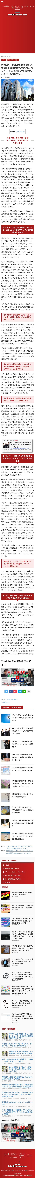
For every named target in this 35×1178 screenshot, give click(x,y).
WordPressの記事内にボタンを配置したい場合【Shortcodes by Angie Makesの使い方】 (22, 1003)
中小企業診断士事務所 (12, 868)
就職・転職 (10, 699)
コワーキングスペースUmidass (15, 872)
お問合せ (7, 882)
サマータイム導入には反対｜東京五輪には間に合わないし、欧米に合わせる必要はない (22, 836)
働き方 (15, 699)
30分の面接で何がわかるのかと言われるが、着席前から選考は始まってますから (22, 757)
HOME (7, 865)
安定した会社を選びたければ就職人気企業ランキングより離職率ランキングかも (22, 730)
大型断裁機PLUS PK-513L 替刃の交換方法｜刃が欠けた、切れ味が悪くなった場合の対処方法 (22, 948)
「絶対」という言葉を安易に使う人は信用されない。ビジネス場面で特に (22, 744)
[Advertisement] (17, 35)
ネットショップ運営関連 (13, 875)
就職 (4, 702)
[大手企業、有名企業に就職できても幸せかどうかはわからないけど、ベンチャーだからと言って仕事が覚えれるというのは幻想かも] (20, 691)
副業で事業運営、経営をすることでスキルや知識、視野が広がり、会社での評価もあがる (22, 921)
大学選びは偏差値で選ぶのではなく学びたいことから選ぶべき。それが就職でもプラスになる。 (22, 783)
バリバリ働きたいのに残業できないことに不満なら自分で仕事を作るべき (22, 717)
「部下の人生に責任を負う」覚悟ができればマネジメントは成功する (22, 823)
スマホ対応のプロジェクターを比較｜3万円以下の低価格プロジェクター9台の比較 (22, 961)
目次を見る (20, 131)
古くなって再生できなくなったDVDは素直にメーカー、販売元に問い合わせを (22, 809)
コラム (5, 699)
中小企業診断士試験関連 (13, 879)
